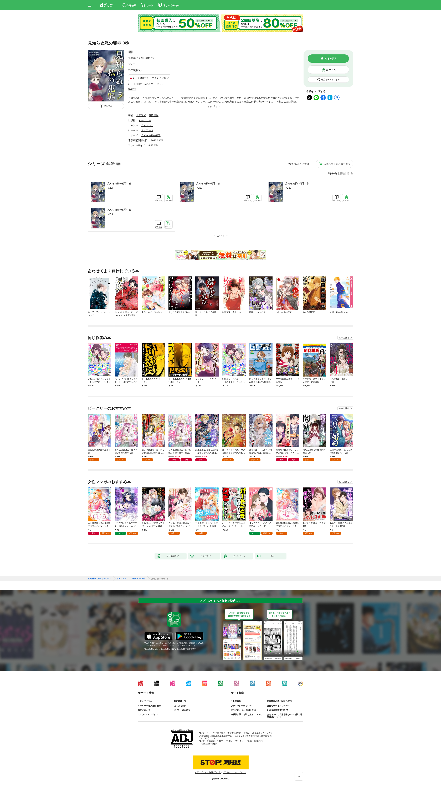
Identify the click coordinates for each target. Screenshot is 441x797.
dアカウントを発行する (208, 772)
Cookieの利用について (277, 710)
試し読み (108, 106)
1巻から (332, 173)
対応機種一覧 (180, 701)
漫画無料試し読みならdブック (99, 578)
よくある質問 (180, 706)
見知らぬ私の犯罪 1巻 (119, 183)
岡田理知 (145, 58)
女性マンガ (147, 125)
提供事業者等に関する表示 (279, 701)
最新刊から (346, 173)
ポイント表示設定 (182, 710)
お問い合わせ (144, 710)
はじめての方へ (145, 701)
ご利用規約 (236, 701)
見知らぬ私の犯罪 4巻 (119, 209)
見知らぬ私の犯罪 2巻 (208, 183)
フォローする (152, 58)
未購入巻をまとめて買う (337, 163)
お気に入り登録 (300, 163)
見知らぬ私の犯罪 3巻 (297, 183)
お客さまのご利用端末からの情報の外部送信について (284, 715)
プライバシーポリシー (241, 706)
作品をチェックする (330, 79)
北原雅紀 (133, 58)
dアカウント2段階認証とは (243, 710)
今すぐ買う (331, 58)
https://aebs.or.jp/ (209, 744)
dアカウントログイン (148, 714)
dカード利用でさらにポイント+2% (144, 84)
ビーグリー (145, 120)
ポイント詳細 (159, 77)
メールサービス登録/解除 (149, 706)
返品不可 (132, 89)
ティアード (147, 130)
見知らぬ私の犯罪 (151, 135)
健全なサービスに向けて (278, 706)
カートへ (331, 69)
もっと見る (344, 337)
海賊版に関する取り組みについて (246, 714)
